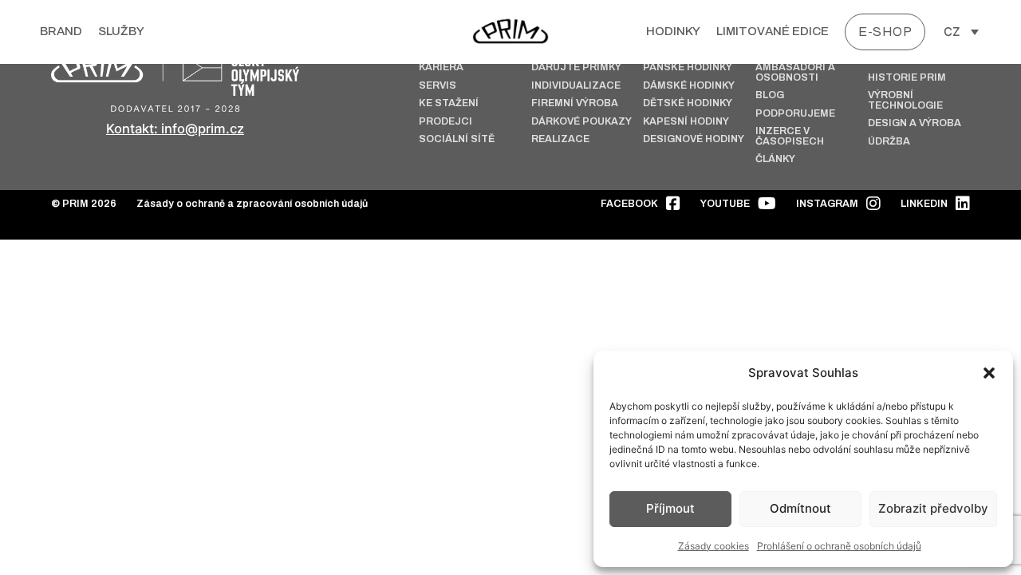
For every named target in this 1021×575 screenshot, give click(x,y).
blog (769, 95)
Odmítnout (800, 508)
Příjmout (670, 508)
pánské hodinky (687, 67)
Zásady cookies (713, 546)
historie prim (907, 78)
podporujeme (795, 114)
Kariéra (441, 67)
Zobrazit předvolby (933, 508)
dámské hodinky (689, 86)
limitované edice (772, 31)
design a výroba (914, 123)
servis (437, 86)
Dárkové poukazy (581, 122)
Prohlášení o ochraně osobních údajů (839, 546)
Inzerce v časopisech (789, 136)
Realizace (560, 139)
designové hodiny (693, 139)
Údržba (889, 142)
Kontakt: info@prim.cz (175, 129)
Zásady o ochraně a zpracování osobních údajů (252, 204)
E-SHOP (885, 31)
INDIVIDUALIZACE (576, 86)
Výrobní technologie (905, 100)
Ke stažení (449, 103)
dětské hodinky (687, 103)
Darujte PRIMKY (576, 67)
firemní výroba (574, 103)
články (775, 159)
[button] (989, 373)
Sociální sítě (457, 139)
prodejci (445, 122)
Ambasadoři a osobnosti (795, 72)
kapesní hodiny (686, 122)
